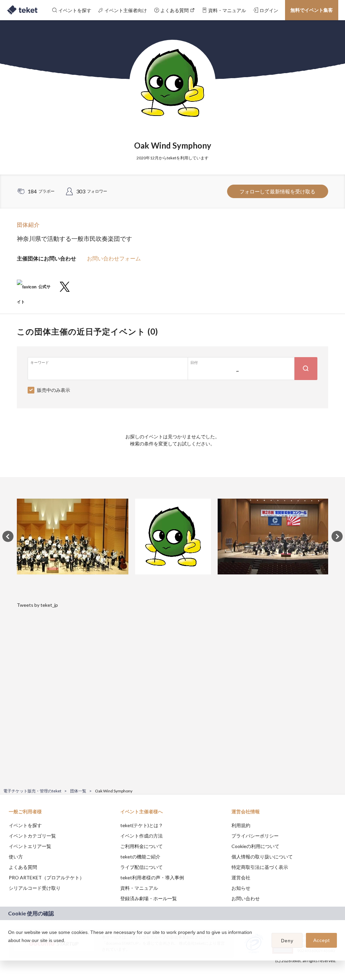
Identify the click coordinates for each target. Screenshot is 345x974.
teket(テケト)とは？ (141, 825)
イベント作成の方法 (141, 836)
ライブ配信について (141, 867)
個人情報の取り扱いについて (262, 856)
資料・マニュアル (139, 888)
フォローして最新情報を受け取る (277, 191)
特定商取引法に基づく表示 (259, 867)
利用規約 (240, 825)
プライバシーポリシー (255, 836)
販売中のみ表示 (53, 390)
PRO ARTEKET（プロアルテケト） (46, 877)
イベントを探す (25, 825)
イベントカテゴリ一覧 (32, 836)
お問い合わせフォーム (114, 258)
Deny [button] (287, 940)
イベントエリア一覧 (30, 846)
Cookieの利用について (255, 846)
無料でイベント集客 (311, 10)
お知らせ (240, 888)
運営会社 (240, 877)
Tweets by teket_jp (37, 605)
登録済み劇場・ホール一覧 (148, 898)
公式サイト (34, 289)
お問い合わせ (245, 898)
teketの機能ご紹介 (140, 856)
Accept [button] (321, 940)
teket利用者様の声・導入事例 (152, 877)
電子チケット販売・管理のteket (32, 790)
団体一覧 (78, 790)
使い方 (16, 856)
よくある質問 (23, 867)
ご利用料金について (141, 846)
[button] (9, 949)
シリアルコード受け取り (35, 888)
